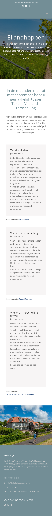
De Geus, (10, 394)
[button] (2, 425)
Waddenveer (24, 219)
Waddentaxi (18, 394)
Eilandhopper (29, 394)
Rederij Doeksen (25, 299)
